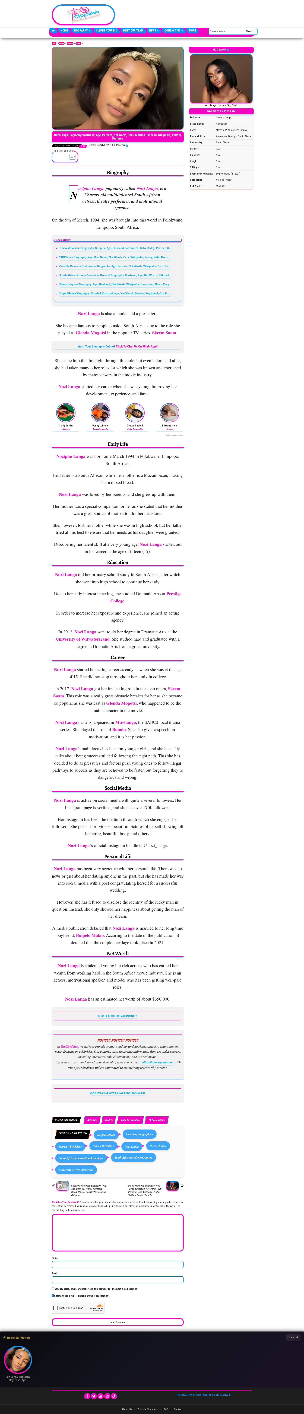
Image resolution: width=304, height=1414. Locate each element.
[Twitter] (94, 1396)
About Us (127, 1409)
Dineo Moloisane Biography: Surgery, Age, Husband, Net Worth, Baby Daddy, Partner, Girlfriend (115, 248)
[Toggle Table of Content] (70, 157)
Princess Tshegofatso (112, 145)
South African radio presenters (134, 1157)
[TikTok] (114, 1396)
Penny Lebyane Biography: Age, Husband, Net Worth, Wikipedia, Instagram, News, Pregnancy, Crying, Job (115, 284)
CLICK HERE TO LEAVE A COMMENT (116, 1016)
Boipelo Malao (106, 1135)
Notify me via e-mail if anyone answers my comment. (82, 1295)
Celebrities (70, 43)
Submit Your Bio (106, 30)
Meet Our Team (133, 30)
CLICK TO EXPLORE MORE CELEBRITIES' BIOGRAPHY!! (117, 1092)
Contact (178, 1409)
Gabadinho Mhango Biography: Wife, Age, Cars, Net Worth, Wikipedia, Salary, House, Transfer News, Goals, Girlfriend (89, 1190)
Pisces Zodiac (158, 1146)
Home (64, 30)
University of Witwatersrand (76, 1170)
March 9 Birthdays (70, 1146)
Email (54, 1273)
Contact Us (172, 30)
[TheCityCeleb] (53, 30)
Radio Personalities (130, 1120)
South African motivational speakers (81, 1158)
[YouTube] (100, 1396)
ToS (166, 1409)
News (153, 30)
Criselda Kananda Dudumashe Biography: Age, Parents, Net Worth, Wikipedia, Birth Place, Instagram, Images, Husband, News (115, 266)
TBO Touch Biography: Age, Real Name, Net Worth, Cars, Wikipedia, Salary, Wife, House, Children (115, 257)
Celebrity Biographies (139, 1134)
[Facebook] (87, 1396)
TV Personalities (156, 1120)
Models (108, 1120)
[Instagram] (107, 1396)
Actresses (78, 43)
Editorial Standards (148, 1409)
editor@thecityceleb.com (157, 1062)
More (192, 30)
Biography (81, 30)
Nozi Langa (132, 1146)
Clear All (293, 1337)
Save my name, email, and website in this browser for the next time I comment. (97, 1289)
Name (55, 1258)
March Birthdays (103, 1146)
